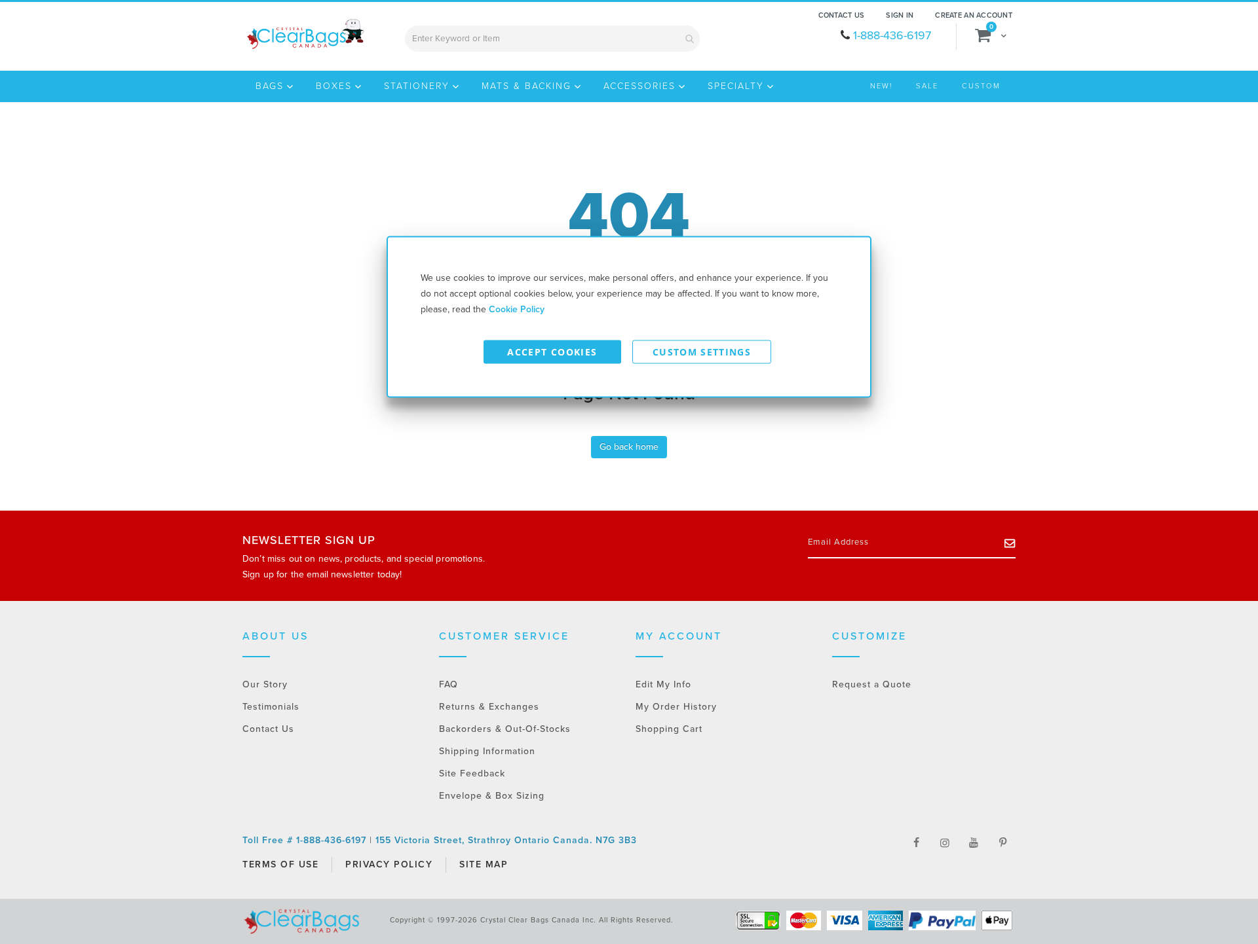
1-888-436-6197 (892, 35)
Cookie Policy (516, 309)
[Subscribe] (1010, 542)
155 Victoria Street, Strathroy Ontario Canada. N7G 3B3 (506, 840)
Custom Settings (702, 352)
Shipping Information (487, 751)
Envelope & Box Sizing (491, 795)
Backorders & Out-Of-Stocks (505, 729)
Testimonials (270, 706)
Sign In (899, 15)
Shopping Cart (669, 729)
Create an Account (973, 15)
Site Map (483, 864)
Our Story (265, 684)
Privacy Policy (388, 864)
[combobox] (552, 39)
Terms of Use (280, 864)
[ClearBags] (304, 34)
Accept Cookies (552, 352)
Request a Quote (871, 684)
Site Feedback (472, 773)
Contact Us (841, 15)
